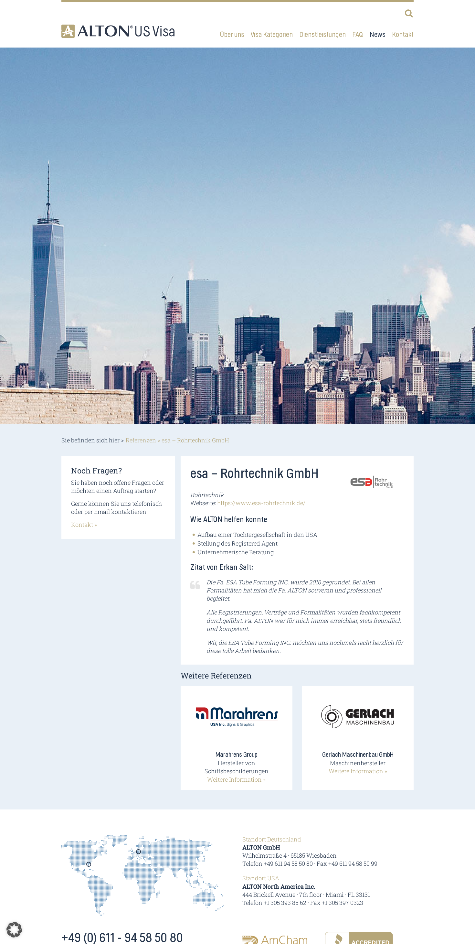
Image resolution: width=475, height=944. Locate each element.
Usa (89, 866)
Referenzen (141, 440)
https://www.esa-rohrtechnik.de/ (261, 503)
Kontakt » (84, 524)
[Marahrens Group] (236, 721)
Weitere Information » (236, 779)
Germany (139, 853)
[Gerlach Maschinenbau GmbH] (357, 721)
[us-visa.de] (117, 31)
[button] (14, 930)
